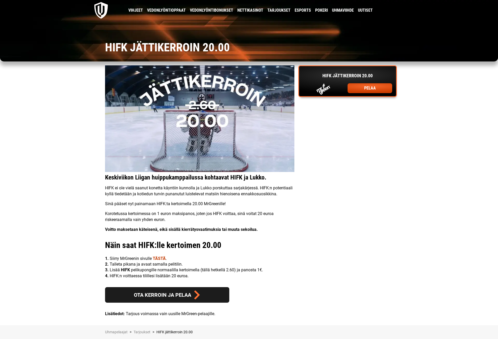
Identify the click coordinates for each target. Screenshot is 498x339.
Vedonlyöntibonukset (211, 10)
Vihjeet (135, 10)
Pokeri (321, 10)
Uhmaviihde (343, 10)
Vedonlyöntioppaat (166, 10)
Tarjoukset (278, 10)
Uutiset (365, 10)
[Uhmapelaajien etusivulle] (101, 10)
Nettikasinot (250, 10)
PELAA (370, 88)
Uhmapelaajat (116, 332)
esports (303, 10)
